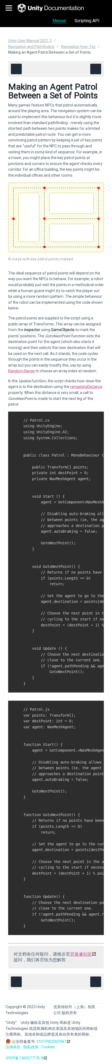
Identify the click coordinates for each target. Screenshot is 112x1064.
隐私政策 (31, 1047)
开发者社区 (81, 954)
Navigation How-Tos (78, 46)
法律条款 (13, 1047)
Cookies (48, 1047)
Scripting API (86, 20)
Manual (59, 20)
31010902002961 (51, 1041)
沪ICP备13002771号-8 (24, 1058)
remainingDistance (86, 386)
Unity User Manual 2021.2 (30, 40)
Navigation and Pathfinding (31, 46)
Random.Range (21, 371)
